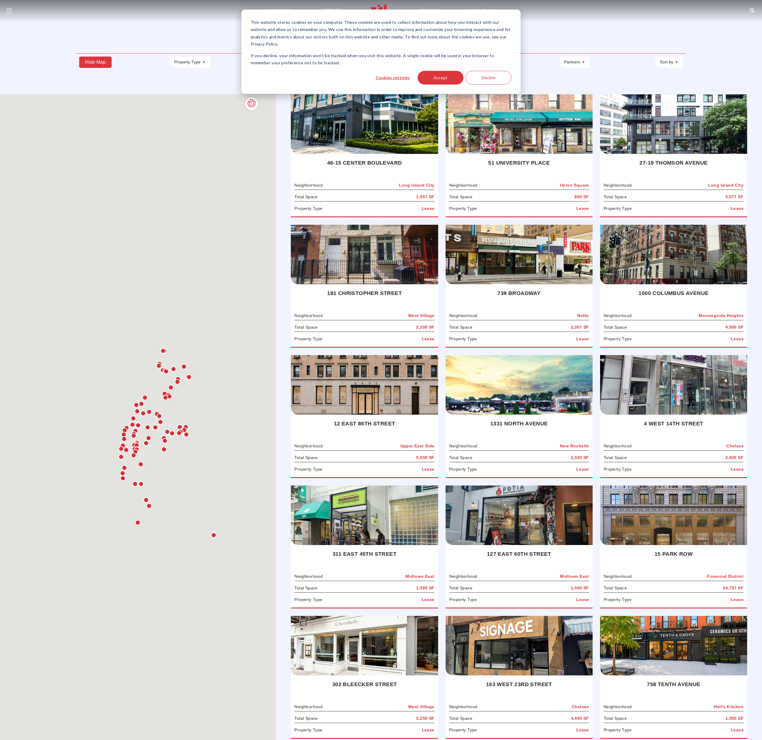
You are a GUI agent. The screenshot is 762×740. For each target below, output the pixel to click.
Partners (574, 62)
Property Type (190, 62)
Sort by (669, 62)
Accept (440, 77)
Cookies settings (393, 77)
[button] (179, 433)
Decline (489, 77)
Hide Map (95, 62)
